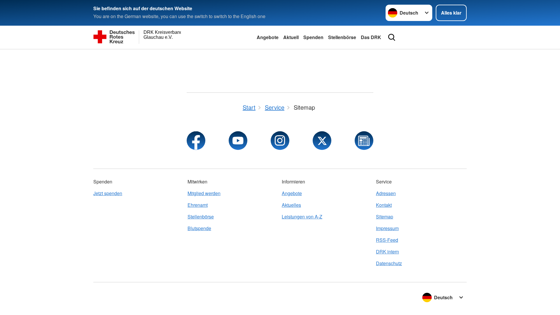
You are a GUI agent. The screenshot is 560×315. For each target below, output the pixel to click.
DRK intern (387, 251)
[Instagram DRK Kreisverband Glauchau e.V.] (280, 140)
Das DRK (371, 37)
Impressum (387, 228)
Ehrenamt (198, 205)
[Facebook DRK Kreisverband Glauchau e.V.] (196, 140)
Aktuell (291, 37)
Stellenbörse (342, 37)
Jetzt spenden (107, 193)
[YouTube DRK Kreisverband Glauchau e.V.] (238, 140)
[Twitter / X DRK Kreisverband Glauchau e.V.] (322, 140)
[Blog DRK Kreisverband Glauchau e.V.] (364, 140)
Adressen (386, 193)
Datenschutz (389, 263)
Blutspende (199, 228)
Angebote (268, 37)
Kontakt (384, 205)
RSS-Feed (387, 240)
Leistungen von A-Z (302, 216)
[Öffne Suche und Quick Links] (391, 37)
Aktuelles (291, 205)
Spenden (313, 37)
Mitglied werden (204, 193)
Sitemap (384, 216)
